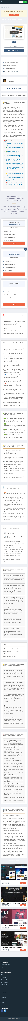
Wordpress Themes (4, 6)
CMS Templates (4, 982)
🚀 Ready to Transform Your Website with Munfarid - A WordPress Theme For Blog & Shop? (15, 184)
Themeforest (11, 6)
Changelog (3, 997)
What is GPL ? (4, 995)
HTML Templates (4, 984)
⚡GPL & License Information (12, 171)
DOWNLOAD (5, 883)
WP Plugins (3, 974)
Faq (2, 967)
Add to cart (14, 46)
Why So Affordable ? (14, 50)
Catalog (2, 987)
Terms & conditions (5, 964)
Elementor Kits (4, 979)
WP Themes (3, 977)
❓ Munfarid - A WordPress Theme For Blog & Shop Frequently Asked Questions (14, 179)
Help (2, 1000)
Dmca (2, 1002)
